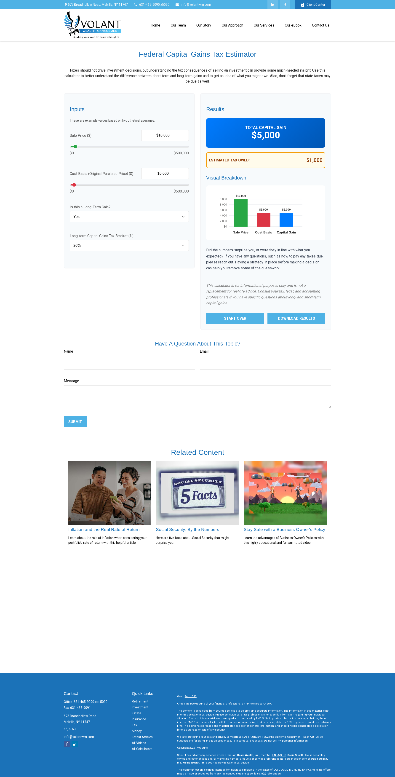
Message (71, 381)
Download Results (296, 318)
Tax (134, 725)
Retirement (140, 701)
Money (137, 731)
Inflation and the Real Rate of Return (104, 529)
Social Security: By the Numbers (187, 529)
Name (68, 351)
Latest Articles (142, 737)
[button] (155, 25)
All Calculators (142, 749)
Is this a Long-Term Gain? (90, 207)
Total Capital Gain (265, 127)
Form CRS (191, 696)
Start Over (235, 318)
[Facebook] (285, 4)
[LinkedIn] (272, 4)
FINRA (275, 755)
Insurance (139, 719)
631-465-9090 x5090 (154, 4)
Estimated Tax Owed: (229, 160)
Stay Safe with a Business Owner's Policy (284, 529)
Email (204, 351)
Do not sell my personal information (286, 740)
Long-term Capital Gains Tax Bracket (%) (101, 236)
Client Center (316, 4)
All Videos (139, 743)
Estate (136, 713)
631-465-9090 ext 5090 (90, 702)
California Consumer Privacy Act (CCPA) (299, 736)
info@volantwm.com (196, 4)
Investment (140, 707)
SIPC (283, 755)
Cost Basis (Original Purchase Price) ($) (101, 173)
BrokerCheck (263, 703)
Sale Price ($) (80, 135)
